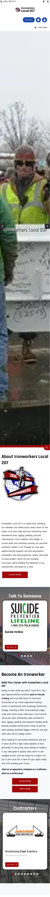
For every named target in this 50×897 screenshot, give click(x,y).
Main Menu (42, 27)
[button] (44, 19)
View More (10, 647)
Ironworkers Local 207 (25, 229)
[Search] (47, 447)
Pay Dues (28, 20)
